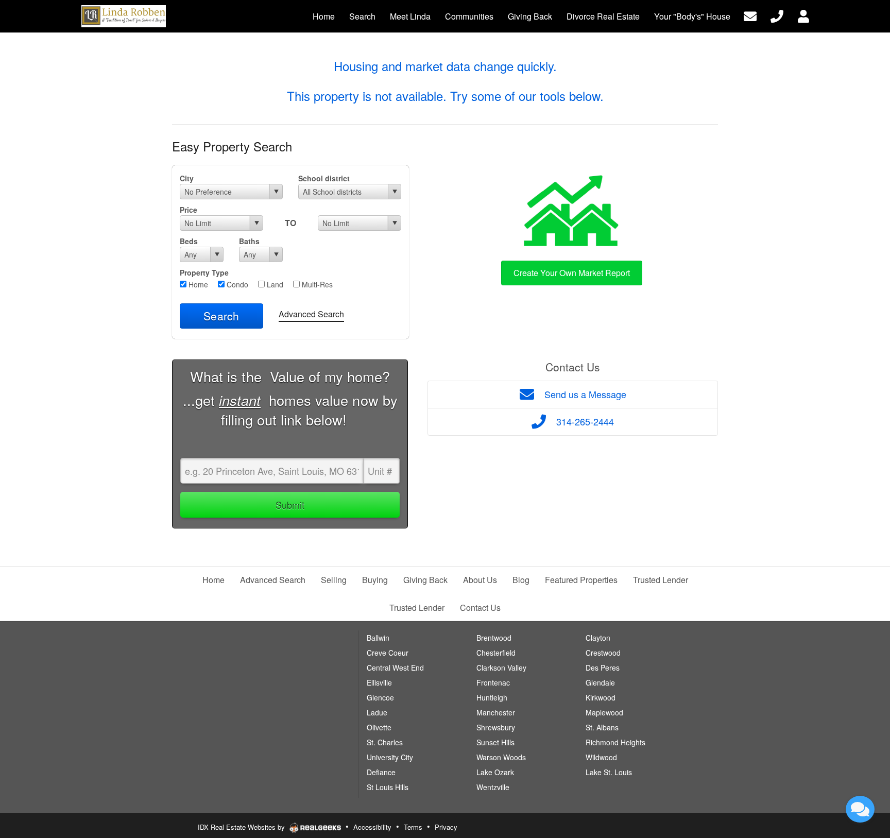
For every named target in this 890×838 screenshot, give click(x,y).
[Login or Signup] (803, 15)
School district (324, 178)
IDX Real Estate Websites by (242, 827)
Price (188, 209)
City (187, 178)
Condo (236, 284)
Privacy (446, 827)
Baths (249, 241)
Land (274, 284)
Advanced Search (311, 314)
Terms (413, 827)
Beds (189, 241)
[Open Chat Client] (860, 809)
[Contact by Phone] (777, 15)
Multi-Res (316, 284)
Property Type (204, 272)
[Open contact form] (750, 15)
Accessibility (372, 827)
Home (197, 284)
